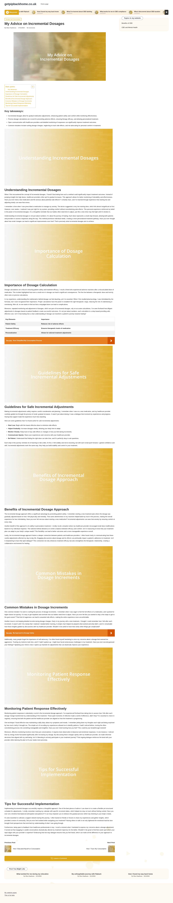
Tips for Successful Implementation (16, 105)
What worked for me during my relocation (32, 874)
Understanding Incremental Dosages (17, 91)
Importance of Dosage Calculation (16, 94)
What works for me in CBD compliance (83, 11)
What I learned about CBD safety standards (152, 11)
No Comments (31, 27)
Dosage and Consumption (13, 19)
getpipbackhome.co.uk (20, 4)
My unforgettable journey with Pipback (86, 874)
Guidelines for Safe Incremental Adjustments (19, 96)
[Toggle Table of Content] (32, 86)
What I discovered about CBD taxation (117, 11)
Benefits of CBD (127, 23)
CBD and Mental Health (129, 27)
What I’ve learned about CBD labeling (49, 11)
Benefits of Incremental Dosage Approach (18, 98)
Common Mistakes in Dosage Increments (18, 101)
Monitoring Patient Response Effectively (18, 103)
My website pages (11, 893)
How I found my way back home (140, 874)
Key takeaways (12, 89)
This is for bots (10, 895)
